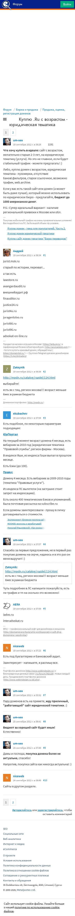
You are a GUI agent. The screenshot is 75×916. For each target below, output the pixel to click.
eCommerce (10, 849)
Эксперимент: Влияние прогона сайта (27, 519)
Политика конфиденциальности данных (27, 865)
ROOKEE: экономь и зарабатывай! (25, 523)
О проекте (9, 855)
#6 (44, 650)
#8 (44, 721)
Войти (67, 4)
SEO (5, 828)
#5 (44, 608)
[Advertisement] (37, 19)
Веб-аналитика (12, 839)
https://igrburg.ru (51, 344)
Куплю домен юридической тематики (31, 233)
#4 (44, 544)
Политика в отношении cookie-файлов (26, 870)
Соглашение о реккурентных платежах (26, 875)
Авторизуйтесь (22, 810)
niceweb (18, 646)
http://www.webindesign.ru (39, 670)
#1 (44, 255)
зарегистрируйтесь (50, 810)
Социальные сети (13, 833)
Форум (7, 109)
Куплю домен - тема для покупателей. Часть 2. (37, 228)
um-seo (18, 140)
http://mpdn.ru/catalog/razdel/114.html (29, 377)
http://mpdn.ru (35, 402)
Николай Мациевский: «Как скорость (26, 527)
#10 (45, 780)
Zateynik (19, 367)
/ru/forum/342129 (44, 673)
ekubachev (20, 413)
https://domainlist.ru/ (13, 353)
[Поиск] (56, 5)
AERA (16, 604)
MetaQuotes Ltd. (26, 890)
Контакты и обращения (17, 880)
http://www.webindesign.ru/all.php (21, 679)
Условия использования (17, 860)
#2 (44, 371)
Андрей (18, 251)
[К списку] (11, 120)
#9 (44, 747)
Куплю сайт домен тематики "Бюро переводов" (37, 238)
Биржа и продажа (27, 109)
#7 (44, 695)
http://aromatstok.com (56, 347)
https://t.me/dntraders (15, 356)
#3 (44, 418)
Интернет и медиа (13, 844)
